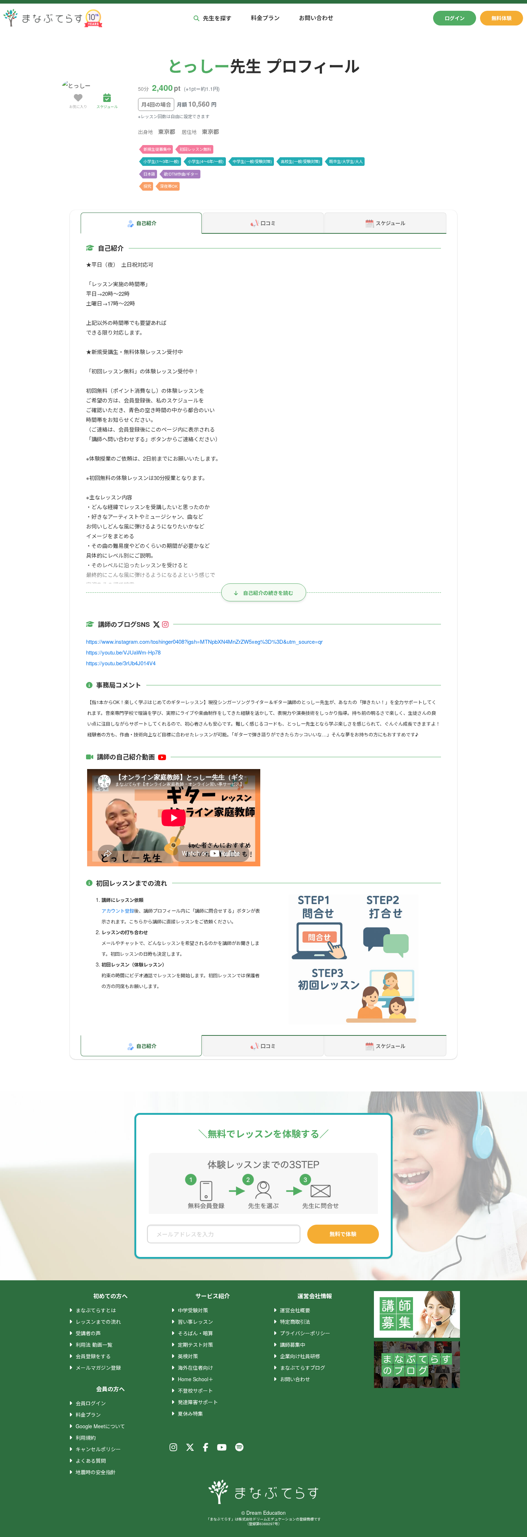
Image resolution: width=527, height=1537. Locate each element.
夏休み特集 (190, 1413)
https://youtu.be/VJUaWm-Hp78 (123, 652)
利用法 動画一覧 (94, 1344)
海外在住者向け (195, 1367)
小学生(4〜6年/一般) (206, 161)
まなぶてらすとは (96, 1310)
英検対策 (188, 1356)
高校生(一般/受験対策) (300, 161)
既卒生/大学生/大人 (346, 161)
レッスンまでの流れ (98, 1321)
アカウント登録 (117, 910)
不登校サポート (195, 1390)
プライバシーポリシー (305, 1333)
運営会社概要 (295, 1310)
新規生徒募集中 (157, 149)
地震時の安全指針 (96, 1472)
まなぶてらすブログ (302, 1367)
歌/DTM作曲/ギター (181, 174)
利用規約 (86, 1437)
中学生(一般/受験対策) (252, 161)
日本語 (149, 174)
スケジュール (390, 223)
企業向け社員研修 (300, 1356)
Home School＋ (195, 1379)
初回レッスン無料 (195, 149)
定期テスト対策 (195, 1344)
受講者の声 (88, 1333)
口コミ (268, 223)
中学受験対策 (193, 1310)
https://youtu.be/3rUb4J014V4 (121, 663)
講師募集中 (292, 1344)
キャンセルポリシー (98, 1449)
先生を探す (217, 18)
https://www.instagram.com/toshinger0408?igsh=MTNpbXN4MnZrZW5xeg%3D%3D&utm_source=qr (204, 641)
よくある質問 (91, 1460)
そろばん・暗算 (195, 1333)
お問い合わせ (316, 18)
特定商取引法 (295, 1321)
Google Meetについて (100, 1426)
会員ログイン (91, 1403)
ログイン (455, 18)
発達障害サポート (198, 1402)
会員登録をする (93, 1356)
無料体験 (502, 18)
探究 (147, 186)
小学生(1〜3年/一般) (161, 161)
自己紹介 (146, 223)
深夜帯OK (168, 186)
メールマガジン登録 (98, 1367)
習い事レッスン (195, 1321)
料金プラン (265, 18)
